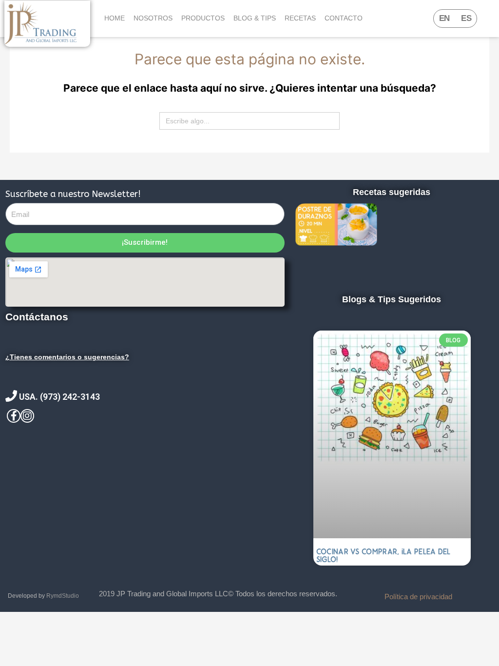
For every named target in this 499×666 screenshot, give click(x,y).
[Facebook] (13, 416)
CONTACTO (344, 18)
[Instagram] (27, 416)
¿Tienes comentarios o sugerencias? (67, 357)
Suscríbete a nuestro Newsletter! (73, 194)
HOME (114, 18)
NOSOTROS (153, 18)
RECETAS (300, 18)
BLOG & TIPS (254, 18)
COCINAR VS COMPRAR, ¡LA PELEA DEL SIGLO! (383, 555)
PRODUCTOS (203, 18)
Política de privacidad (418, 596)
